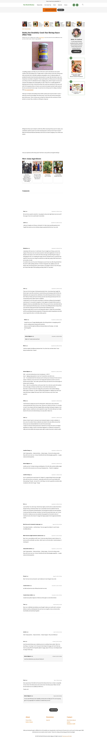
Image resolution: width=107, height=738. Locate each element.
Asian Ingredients (28, 28)
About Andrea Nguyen (71, 720)
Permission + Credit (71, 723)
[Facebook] (74, 5)
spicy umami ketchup (29, 89)
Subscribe (60, 5)
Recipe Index (39, 5)
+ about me (76, 51)
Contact (68, 722)
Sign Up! (48, 720)
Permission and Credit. (67, 736)
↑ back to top (53, 710)
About (54, 5)
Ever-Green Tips (47, 5)
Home (23, 28)
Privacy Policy (28, 720)
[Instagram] (77, 5)
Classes (65, 5)
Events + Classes (29, 722)
